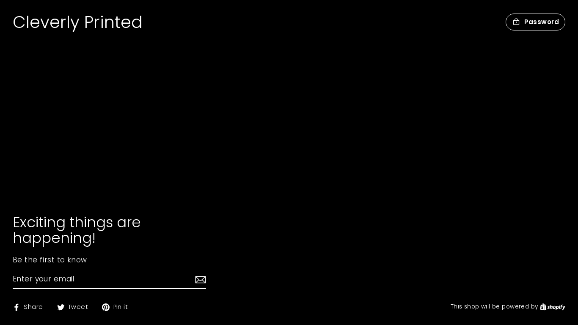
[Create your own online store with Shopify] (552, 307)
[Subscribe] (199, 279)
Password (541, 21)
